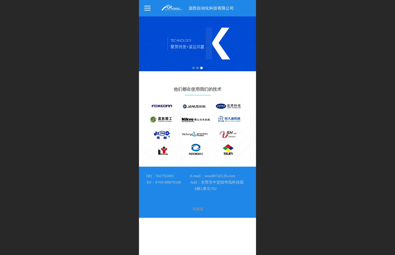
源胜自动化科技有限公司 (211, 8)
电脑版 (197, 209)
